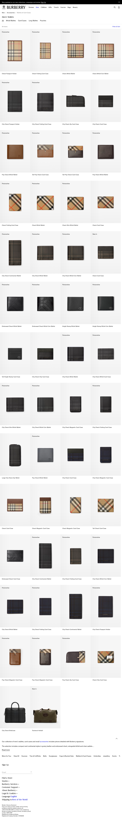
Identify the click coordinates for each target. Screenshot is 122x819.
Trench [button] (56, 7)
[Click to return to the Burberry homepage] (16, 7)
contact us (18, 810)
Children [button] (44, 7)
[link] (3, 13)
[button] (43, 2)
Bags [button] (69, 7)
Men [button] (37, 7)
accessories (44, 741)
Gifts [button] (50, 7)
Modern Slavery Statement (9, 805)
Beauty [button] (75, 7)
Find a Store (7, 778)
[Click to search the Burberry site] (115, 7)
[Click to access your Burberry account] (119, 7)
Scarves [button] (63, 7)
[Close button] (119, 2)
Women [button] (31, 7)
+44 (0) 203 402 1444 (7, 810)
